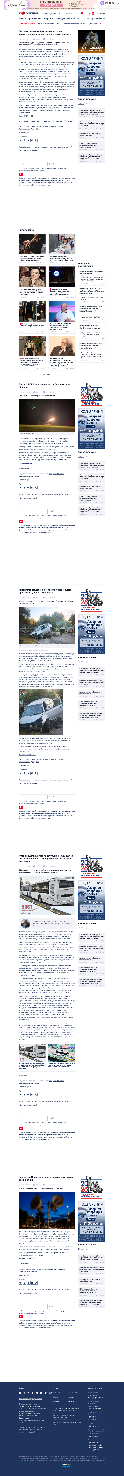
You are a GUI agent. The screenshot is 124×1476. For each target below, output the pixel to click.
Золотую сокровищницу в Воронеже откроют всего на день (32, 325)
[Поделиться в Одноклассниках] (24, 140)
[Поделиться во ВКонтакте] (20, 140)
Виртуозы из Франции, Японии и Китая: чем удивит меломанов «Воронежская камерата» (91, 157)
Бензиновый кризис (27, 24)
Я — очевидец (58, 18)
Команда (71, 1397)
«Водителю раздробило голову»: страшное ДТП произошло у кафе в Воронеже (91, 124)
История (56, 1401)
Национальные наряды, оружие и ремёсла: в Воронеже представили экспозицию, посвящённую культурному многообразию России (31, 362)
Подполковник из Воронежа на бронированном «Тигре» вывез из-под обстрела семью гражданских (90, 326)
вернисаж (24, 121)
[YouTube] (45, 1393)
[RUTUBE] (37, 1393)
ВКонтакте (60, 126)
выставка (35, 121)
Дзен (32, 129)
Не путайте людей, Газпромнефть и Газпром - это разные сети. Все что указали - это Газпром (92, 279)
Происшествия (34, 18)
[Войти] (85, 13)
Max (37, 129)
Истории (47, 18)
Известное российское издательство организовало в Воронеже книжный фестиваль (61, 258)
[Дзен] (20, 1393)
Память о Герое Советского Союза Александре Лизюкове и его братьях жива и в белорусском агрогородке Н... (92, 355)
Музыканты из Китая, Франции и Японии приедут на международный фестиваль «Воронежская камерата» (61, 292)
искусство (58, 121)
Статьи (87, 18)
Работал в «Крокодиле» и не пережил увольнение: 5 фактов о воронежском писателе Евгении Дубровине (32, 292)
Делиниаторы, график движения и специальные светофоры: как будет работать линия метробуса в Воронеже (32, 1065)
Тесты (79, 18)
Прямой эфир (100, 13)
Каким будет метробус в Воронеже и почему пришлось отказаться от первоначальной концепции (61, 1065)
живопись (46, 121)
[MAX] (41, 1393)
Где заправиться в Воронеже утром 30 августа (90, 134)
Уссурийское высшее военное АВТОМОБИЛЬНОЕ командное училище (90, 334)
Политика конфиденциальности (30, 1399)
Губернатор (92, 24)
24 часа (81, 103)
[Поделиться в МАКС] (32, 140)
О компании (57, 1393)
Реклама (71, 1401)
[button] (103, 23)
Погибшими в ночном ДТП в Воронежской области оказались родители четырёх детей (91, 112)
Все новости (47, 374)
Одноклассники (24, 129)
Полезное (70, 18)
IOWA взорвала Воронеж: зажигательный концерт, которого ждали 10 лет (88, 145)
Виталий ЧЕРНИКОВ (26, 116)
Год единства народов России (74, 24)
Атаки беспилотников (46, 24)
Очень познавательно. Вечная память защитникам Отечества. (91, 317)
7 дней (87, 103)
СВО (58, 24)
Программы (96, 18)
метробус (24, 1075)
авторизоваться (45, 185)
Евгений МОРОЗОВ (25, 463)
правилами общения (53, 180)
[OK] (33, 1393)
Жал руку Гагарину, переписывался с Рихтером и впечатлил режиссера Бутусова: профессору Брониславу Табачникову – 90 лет (61, 362)
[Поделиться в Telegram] (28, 140)
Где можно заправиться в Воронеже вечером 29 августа (91, 272)
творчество (70, 121)
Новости (22, 18)
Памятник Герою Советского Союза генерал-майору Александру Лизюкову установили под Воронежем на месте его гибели (91, 291)
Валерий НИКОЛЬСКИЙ (27, 755)
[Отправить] (21, 174)
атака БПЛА (25, 468)
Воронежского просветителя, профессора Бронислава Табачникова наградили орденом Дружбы (60, 326)
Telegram (52, 126)
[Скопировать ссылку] (36, 140)
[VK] (28, 1393)
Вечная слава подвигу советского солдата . (91, 298)
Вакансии (56, 1397)
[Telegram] (24, 1393)
